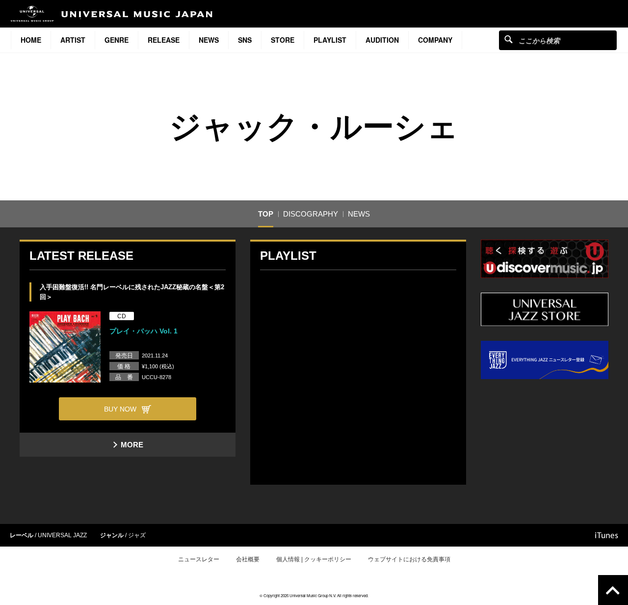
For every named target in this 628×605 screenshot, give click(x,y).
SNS (245, 40)
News (209, 40)
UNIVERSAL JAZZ (62, 535)
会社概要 (248, 559)
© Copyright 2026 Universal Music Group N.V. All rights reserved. (314, 595)
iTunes (606, 535)
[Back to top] (613, 590)
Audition (382, 40)
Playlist (330, 40)
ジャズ (137, 535)
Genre (117, 40)
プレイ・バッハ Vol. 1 (143, 331)
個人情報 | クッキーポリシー (313, 559)
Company (435, 40)
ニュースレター (198, 559)
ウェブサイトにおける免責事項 (409, 559)
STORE (282, 40)
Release (164, 40)
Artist (72, 40)
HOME (31, 40)
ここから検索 (508, 39)
